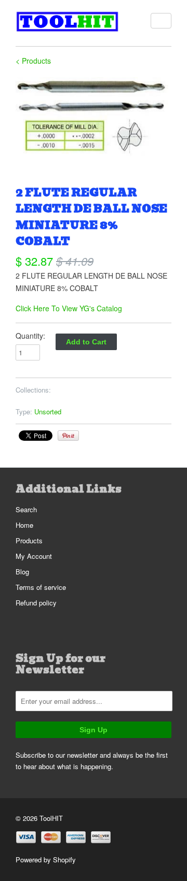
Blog (22, 571)
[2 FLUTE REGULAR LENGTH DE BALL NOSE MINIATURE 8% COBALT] (93, 116)
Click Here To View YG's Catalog (69, 308)
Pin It (68, 435)
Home (24, 525)
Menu (161, 20)
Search (26, 509)
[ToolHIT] (67, 23)
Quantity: (30, 335)
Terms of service (41, 587)
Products (29, 540)
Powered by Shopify (46, 859)
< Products (33, 60)
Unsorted (47, 411)
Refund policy (36, 603)
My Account (34, 556)
